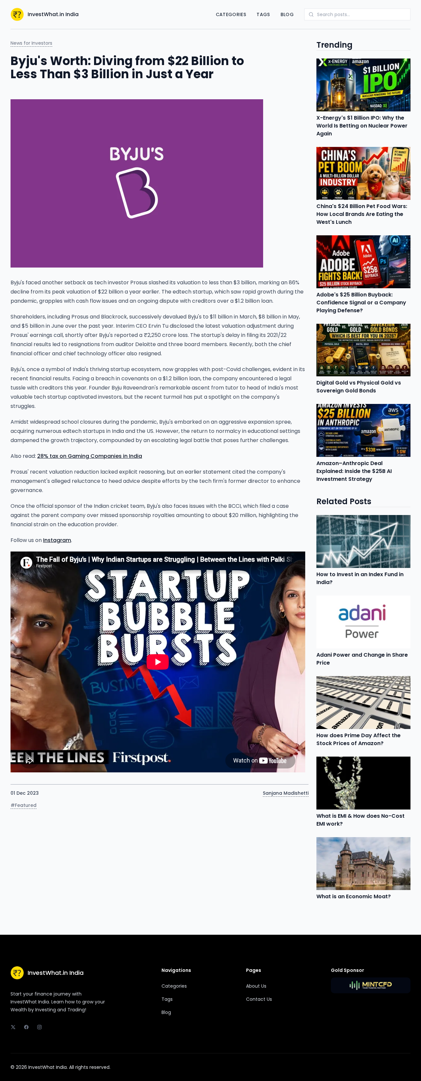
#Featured (24, 805)
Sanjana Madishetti (286, 793)
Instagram (57, 540)
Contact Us (259, 999)
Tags (263, 14)
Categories (231, 14)
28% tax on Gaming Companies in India (89, 456)
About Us (256, 986)
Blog (287, 14)
